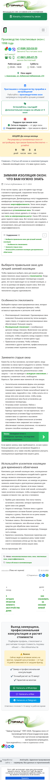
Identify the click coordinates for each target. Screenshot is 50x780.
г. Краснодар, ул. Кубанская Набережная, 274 (24, 76)
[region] (25, 773)
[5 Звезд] (8, 570)
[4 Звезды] (6, 570)
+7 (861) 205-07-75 (27, 57)
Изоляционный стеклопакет (17, 327)
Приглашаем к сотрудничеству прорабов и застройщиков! (25, 90)
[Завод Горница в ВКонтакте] (8, 746)
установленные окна (22, 210)
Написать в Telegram (26, 700)
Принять (25, 778)
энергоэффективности (20, 204)
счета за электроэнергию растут (18, 216)
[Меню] (43, 30)
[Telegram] (40, 575)
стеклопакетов (35, 276)
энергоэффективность (16, 559)
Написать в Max (26, 694)
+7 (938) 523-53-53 (27, 48)
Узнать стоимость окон (26, 16)
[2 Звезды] (3, 570)
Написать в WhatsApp (26, 688)
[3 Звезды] (5, 570)
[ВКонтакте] (43, 575)
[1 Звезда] (2, 570)
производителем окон (31, 94)
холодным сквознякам (36, 374)
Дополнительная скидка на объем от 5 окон (25, 111)
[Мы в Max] (13, 49)
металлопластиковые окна (21, 557)
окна (34, 557)
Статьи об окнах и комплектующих (30, 161)
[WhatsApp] (47, 575)
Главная (5, 161)
